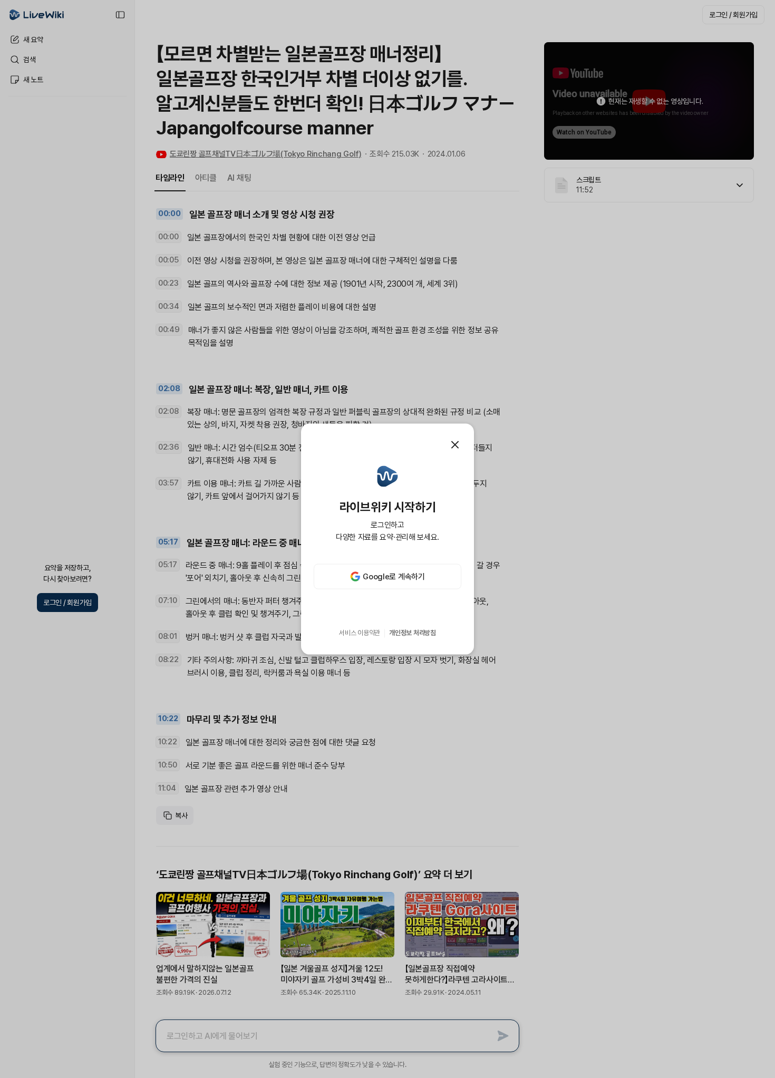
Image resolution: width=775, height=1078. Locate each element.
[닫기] (455, 444)
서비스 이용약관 (359, 633)
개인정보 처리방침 (412, 633)
